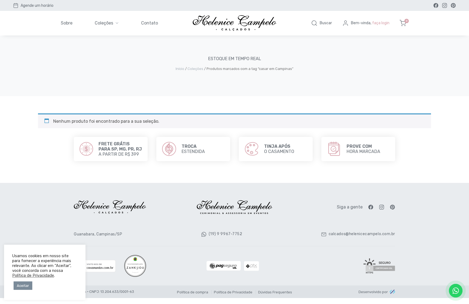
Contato (149, 23)
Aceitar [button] (23, 286)
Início (180, 69)
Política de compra (192, 292)
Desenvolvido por (373, 292)
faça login (380, 23)
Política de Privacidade (233, 292)
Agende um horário (37, 5)
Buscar (326, 23)
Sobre (66, 23)
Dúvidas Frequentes (275, 292)
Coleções (104, 23)
